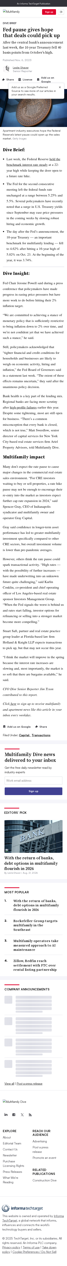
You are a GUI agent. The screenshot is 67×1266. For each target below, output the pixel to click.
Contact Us (10, 1149)
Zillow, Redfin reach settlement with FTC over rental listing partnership (35, 965)
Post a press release (29, 1083)
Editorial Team (12, 1143)
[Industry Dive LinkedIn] (6, 1115)
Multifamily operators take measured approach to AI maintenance (36, 945)
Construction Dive (45, 1180)
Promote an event (44, 1158)
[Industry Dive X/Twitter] (22, 1115)
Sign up (49, 11)
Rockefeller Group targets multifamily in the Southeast (35, 925)
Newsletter (10, 1155)
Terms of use (31, 1247)
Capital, (25, 735)
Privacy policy (11, 1247)
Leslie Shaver (21, 67)
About (7, 1137)
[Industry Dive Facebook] (14, 1115)
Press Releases (12, 1172)
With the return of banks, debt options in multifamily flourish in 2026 (31, 863)
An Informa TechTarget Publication (33, 3)
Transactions (41, 735)
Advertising (40, 1141)
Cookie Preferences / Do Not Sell (34, 1252)
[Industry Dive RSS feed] (30, 1115)
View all (9, 1083)
